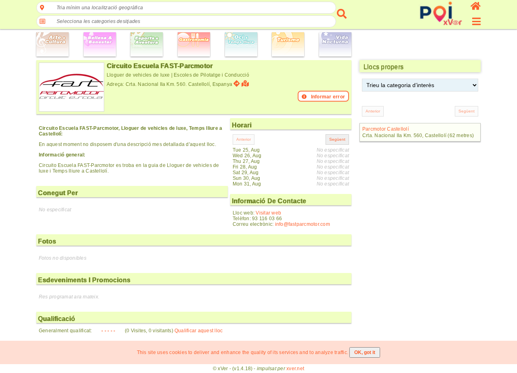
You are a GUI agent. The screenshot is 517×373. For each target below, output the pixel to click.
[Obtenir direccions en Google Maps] (236, 83)
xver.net (295, 368)
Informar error (328, 97)
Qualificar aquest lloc (198, 330)
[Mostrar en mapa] (246, 83)
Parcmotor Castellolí (385, 129)
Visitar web (268, 213)
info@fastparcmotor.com (302, 224)
